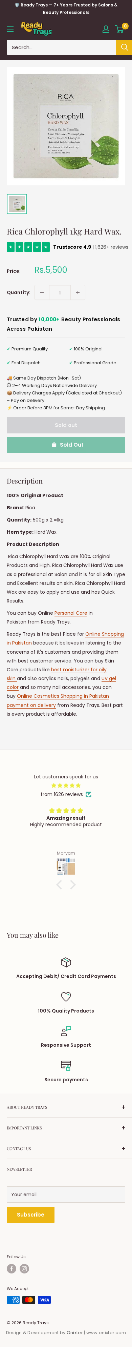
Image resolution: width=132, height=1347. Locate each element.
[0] (119, 29)
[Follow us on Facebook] (11, 1268)
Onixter (75, 1332)
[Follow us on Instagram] (24, 1268)
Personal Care (70, 613)
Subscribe (30, 1214)
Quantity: (18, 292)
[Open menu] (10, 29)
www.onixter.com (106, 1332)
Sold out (66, 425)
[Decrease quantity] (42, 292)
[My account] (106, 29)
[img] (66, 785)
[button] (61, 885)
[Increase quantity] (78, 292)
